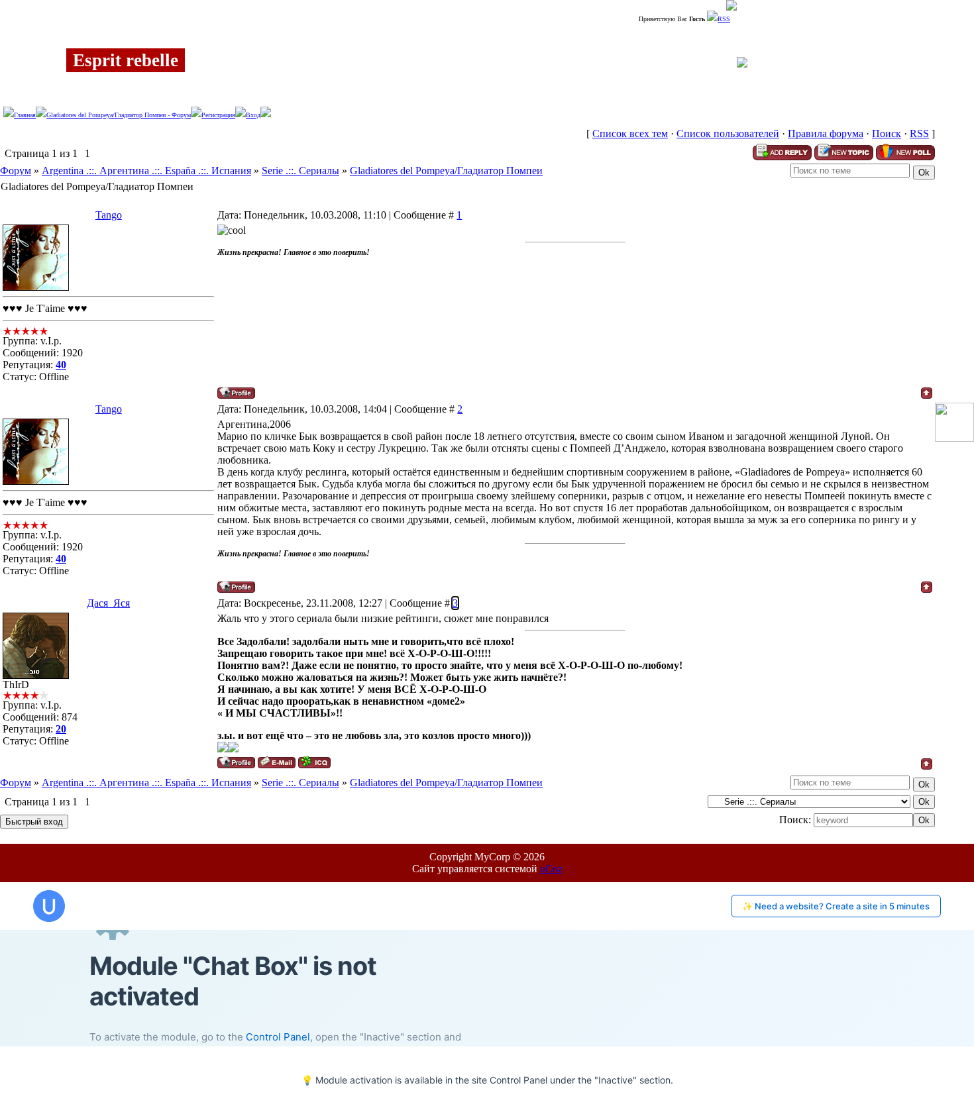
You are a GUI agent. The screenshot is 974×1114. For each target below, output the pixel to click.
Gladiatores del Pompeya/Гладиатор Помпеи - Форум (118, 115)
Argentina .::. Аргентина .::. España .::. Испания (146, 170)
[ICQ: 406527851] (314, 762)
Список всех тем (630, 133)
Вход (253, 115)
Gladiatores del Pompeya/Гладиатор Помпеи (446, 170)
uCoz (551, 868)
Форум (15, 170)
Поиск (886, 133)
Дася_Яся (108, 603)
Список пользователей (727, 133)
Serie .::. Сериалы (300, 170)
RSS (724, 19)
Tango (108, 215)
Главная (25, 115)
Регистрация (218, 115)
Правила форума (825, 133)
